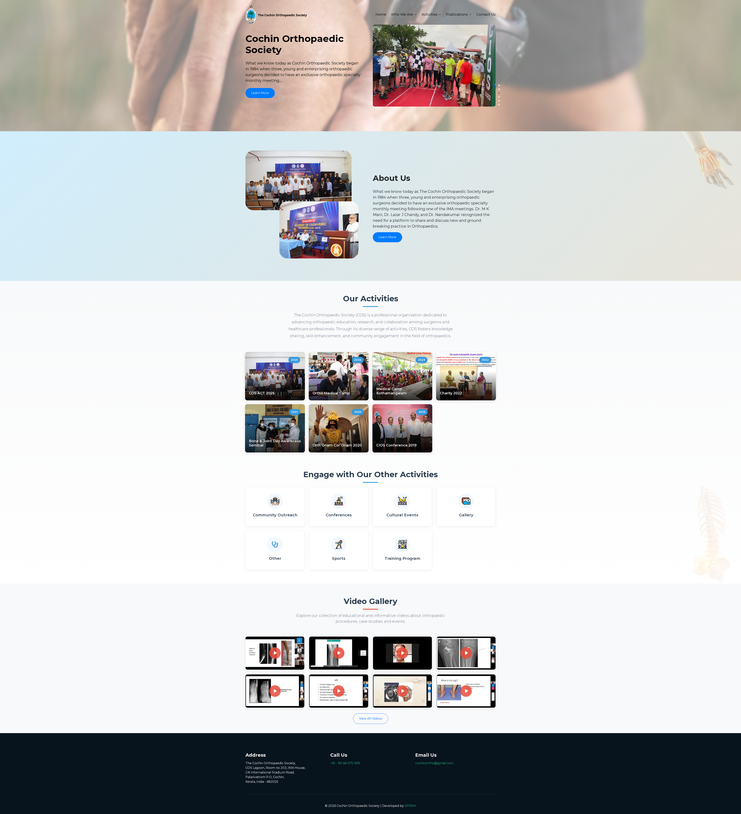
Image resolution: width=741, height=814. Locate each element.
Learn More (260, 93)
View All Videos (370, 718)
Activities (429, 14)
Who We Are (402, 14)
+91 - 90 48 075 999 (345, 763)
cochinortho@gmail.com (434, 763)
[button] (499, 85)
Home (381, 14)
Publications (457, 14)
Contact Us (486, 14)
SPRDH (410, 806)
